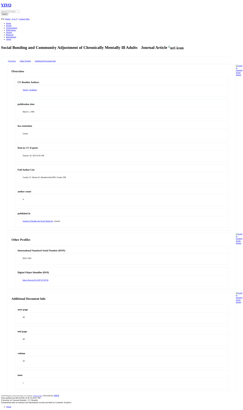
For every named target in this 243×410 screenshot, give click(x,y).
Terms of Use (37, 396)
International (11, 37)
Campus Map (24, 19)
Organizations (11, 28)
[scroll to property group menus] (239, 75)
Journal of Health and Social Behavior (38, 221)
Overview (12, 61)
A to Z (14, 19)
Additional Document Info (45, 61)
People (9, 26)
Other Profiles (25, 61)
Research (9, 35)
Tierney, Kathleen (30, 90)
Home (7, 19)
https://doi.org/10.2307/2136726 (35, 280)
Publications (11, 30)
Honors (9, 32)
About (8, 39)
